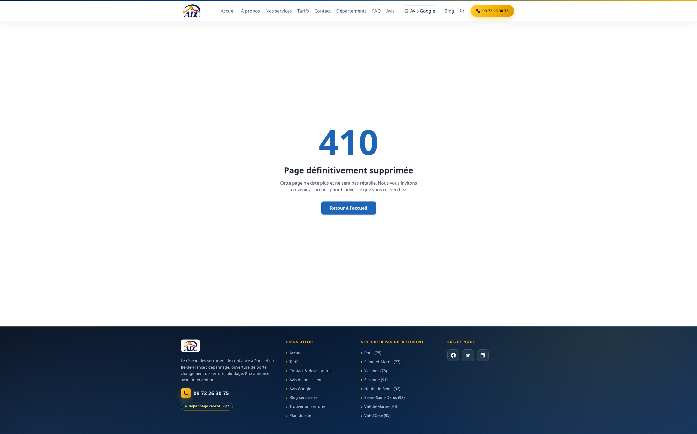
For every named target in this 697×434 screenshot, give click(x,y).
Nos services (278, 11)
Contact (322, 11)
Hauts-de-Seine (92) (382, 388)
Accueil (228, 11)
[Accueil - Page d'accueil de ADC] (191, 10)
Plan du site (300, 415)
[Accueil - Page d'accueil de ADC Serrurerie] (190, 346)
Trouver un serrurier (308, 406)
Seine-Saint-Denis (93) (384, 397)
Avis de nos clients (306, 379)
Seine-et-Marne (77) (382, 361)
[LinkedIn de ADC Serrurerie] (482, 355)
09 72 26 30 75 (495, 10)
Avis (390, 11)
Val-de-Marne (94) (380, 406)
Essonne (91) (375, 379)
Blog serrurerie (303, 397)
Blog (449, 11)
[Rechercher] (462, 11)
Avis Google (422, 11)
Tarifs (303, 11)
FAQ (376, 11)
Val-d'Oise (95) (377, 415)
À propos (250, 11)
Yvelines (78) (375, 370)
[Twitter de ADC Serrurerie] (468, 355)
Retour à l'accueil (348, 208)
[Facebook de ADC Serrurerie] (453, 355)
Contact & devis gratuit (310, 370)
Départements (351, 11)
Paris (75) (372, 352)
